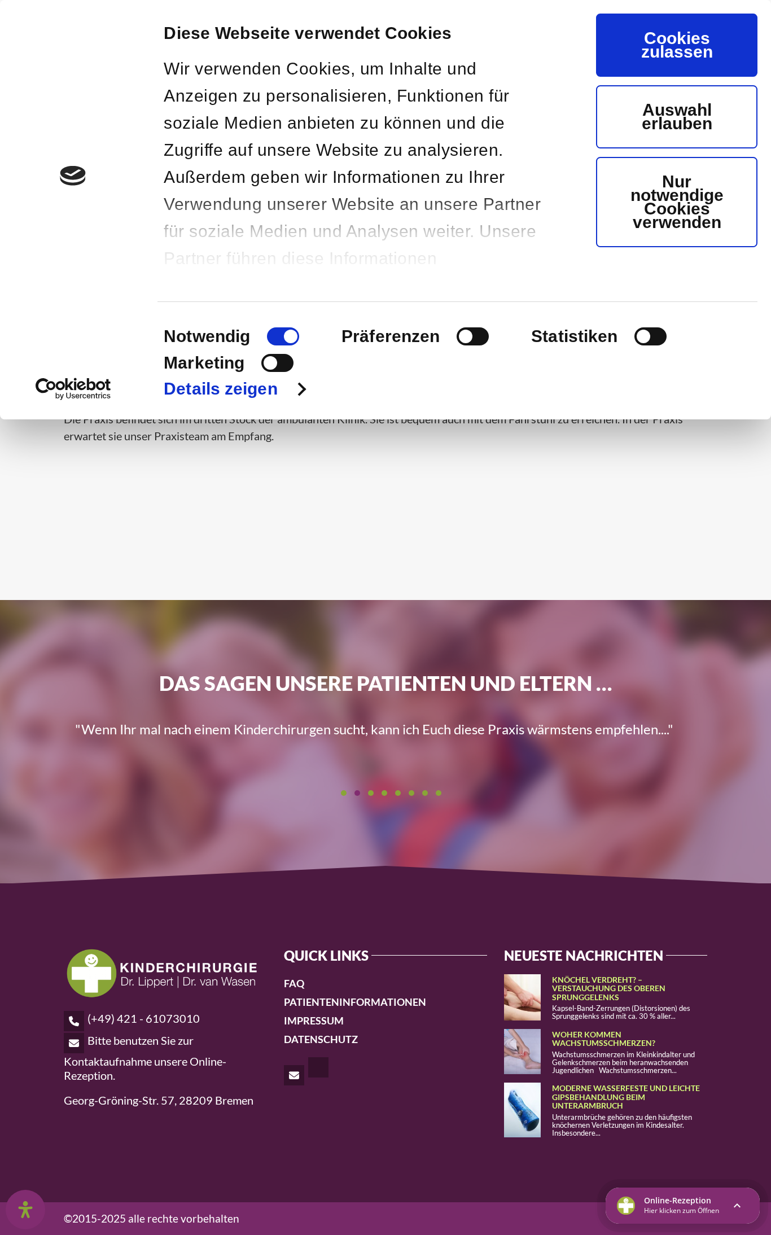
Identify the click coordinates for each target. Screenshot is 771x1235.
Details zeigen (220, 388)
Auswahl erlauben (677, 116)
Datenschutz (321, 1039)
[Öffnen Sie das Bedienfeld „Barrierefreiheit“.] (25, 1209)
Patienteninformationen (355, 1002)
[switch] (473, 336)
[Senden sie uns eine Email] (295, 1074)
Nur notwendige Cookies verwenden (677, 201)
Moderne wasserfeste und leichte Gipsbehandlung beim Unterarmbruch (626, 1096)
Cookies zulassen (677, 45)
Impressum (314, 1020)
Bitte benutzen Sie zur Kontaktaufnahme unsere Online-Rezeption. (145, 1057)
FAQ (294, 983)
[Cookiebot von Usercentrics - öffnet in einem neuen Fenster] (73, 389)
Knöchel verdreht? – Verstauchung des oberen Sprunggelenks (608, 988)
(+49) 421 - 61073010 (143, 1018)
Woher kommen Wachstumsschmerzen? (603, 1039)
